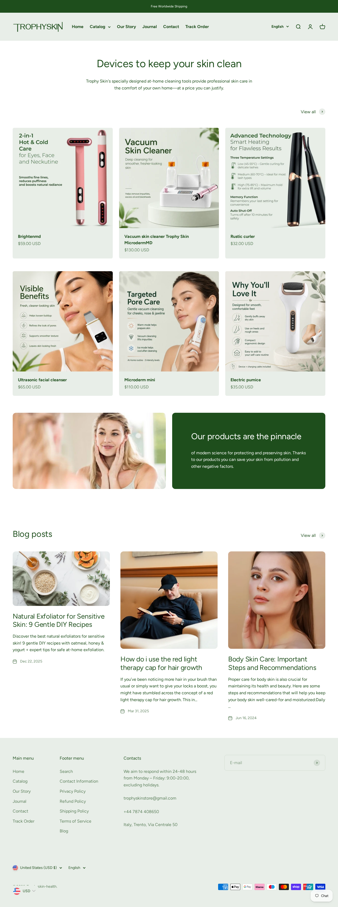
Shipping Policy (74, 811)
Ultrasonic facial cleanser (42, 379)
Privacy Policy (73, 791)
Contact (171, 26)
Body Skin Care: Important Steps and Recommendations (272, 663)
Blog (64, 830)
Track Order (197, 26)
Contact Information (79, 781)
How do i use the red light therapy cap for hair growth (161, 663)
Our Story (126, 26)
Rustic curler (243, 236)
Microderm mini (139, 379)
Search (66, 771)
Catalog (97, 26)
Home (77, 26)
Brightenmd (29, 236)
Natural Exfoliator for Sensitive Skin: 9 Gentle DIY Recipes (59, 620)
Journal (149, 26)
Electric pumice (246, 379)
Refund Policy (73, 801)
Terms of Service (75, 821)
